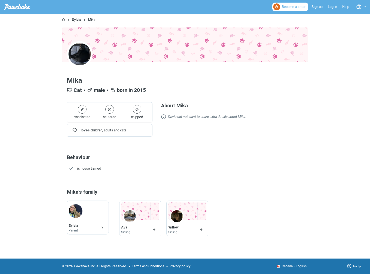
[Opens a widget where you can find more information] (354, 266)
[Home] (63, 19)
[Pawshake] (17, 7)
